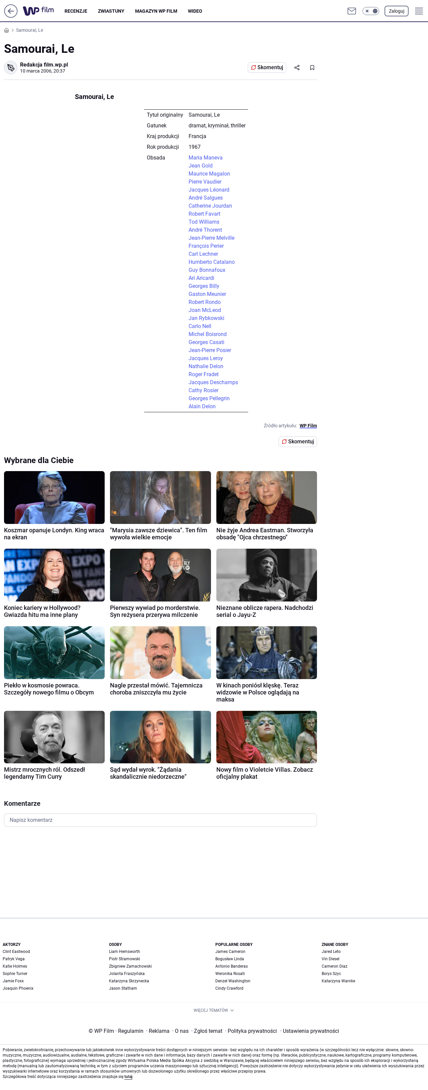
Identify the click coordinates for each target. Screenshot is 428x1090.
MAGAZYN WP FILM (156, 11)
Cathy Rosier (203, 390)
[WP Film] (44, 11)
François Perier (206, 246)
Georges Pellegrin (209, 398)
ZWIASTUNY (111, 11)
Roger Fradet (204, 374)
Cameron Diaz (334, 966)
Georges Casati (206, 342)
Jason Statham (123, 988)
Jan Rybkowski (206, 318)
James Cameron (230, 951)
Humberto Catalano (212, 262)
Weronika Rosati (230, 973)
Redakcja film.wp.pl (44, 65)
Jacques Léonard (209, 190)
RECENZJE (76, 11)
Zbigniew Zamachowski (130, 966)
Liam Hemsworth (124, 951)
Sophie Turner (15, 973)
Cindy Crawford (229, 988)
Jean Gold (201, 165)
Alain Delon (202, 406)
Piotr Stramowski (124, 959)
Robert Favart (204, 214)
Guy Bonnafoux (207, 270)
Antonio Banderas (231, 966)
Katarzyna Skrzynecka (129, 981)
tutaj (128, 1076)
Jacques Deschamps (213, 382)
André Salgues (206, 198)
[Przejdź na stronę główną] (11, 16)
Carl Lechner (203, 254)
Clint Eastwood (16, 951)
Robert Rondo (205, 302)
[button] (370, 11)
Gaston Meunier (207, 294)
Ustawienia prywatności (309, 1031)
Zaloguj (396, 11)
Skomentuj (270, 67)
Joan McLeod (205, 310)
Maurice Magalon (209, 174)
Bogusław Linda (229, 959)
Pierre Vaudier (205, 182)
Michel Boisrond (208, 334)
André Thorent (205, 230)
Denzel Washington (232, 981)
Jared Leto (331, 951)
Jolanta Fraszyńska (127, 973)
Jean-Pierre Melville (211, 238)
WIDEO (195, 11)
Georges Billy (204, 286)
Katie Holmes (15, 966)
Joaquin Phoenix (18, 988)
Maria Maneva (206, 157)
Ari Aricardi (201, 278)
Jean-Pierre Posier (210, 350)
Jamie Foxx (13, 981)
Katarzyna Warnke (338, 981)
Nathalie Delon (206, 366)
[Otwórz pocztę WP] (351, 11)
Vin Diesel (330, 959)
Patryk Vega (14, 959)
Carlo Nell (200, 326)
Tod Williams (204, 222)
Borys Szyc (331, 973)
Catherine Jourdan (210, 206)
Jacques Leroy (206, 358)
